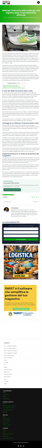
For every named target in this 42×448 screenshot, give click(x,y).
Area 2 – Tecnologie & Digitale (10, 348)
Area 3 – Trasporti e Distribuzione (10, 350)
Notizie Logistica (7, 376)
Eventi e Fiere (5, 394)
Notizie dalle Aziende (8, 374)
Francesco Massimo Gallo (8, 438)
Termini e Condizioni (7, 425)
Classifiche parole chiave (7, 409)
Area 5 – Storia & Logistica (9, 355)
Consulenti (6, 362)
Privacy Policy (5, 423)
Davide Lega (5, 436)
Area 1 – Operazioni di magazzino (10, 346)
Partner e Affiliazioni (6, 420)
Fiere (5, 364)
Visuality (5, 383)
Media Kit (4, 396)
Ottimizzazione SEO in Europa (8, 407)
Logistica (5, 367)
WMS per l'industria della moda (8, 194)
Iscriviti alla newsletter (21, 239)
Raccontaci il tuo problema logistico (12, 189)
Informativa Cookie (6, 418)
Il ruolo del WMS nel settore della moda (10, 85)
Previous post (7, 201)
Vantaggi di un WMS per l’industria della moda (11, 86)
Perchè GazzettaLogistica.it (8, 434)
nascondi (18, 83)
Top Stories (6, 381)
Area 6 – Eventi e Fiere (8, 357)
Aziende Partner (6, 398)
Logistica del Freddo (8, 369)
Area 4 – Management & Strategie (10, 353)
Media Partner (6, 371)
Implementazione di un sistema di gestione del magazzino (14, 87)
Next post (35, 201)
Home (5, 17)
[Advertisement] (13, 329)
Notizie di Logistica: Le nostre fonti (9, 405)
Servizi (5, 379)
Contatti (4, 431)
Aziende (5, 360)
